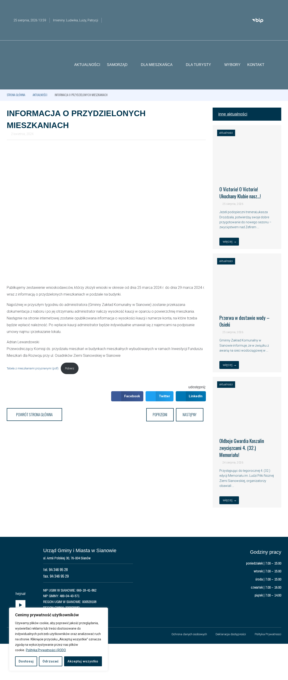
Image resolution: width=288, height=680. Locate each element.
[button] (277, 65)
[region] (58, 639)
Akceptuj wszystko (83, 661)
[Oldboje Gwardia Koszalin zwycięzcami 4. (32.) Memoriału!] (247, 425)
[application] (20, 605)
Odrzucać (51, 661)
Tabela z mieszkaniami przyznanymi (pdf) (32, 368)
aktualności (40, 95)
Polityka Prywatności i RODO (46, 650)
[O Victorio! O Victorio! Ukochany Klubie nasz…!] (247, 173)
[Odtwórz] (20, 605)
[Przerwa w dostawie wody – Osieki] (247, 301)
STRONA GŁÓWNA (16, 95)
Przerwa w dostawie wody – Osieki (244, 321)
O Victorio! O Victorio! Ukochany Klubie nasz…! (240, 192)
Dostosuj (26, 661)
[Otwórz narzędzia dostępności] (277, 6)
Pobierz (69, 368)
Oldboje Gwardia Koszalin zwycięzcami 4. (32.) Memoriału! (241, 447)
